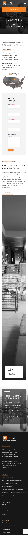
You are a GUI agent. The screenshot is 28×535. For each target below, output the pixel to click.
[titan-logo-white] (8, 2)
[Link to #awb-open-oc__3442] (25, 3)
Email (11, 119)
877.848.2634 (6, 59)
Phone (11, 127)
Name (11, 104)
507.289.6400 (15, 59)
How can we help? (12, 135)
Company (10, 112)
